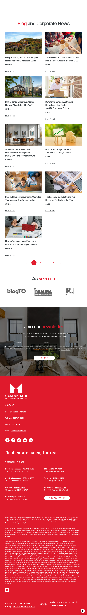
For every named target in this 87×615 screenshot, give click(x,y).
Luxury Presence (58, 605)
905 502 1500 (28, 469)
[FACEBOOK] (13, 440)
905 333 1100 (60, 487)
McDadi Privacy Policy (24, 606)
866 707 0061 (18, 418)
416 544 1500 (58, 478)
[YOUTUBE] (25, 440)
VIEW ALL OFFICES (57, 498)
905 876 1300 (56, 469)
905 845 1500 (19, 487)
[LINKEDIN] (31, 440)
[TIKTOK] (19, 440)
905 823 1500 (28, 478)
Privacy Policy (65, 350)
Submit (44, 358)
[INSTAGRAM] (7, 440)
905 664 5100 (19, 497)
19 (53, 263)
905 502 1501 (14, 424)
